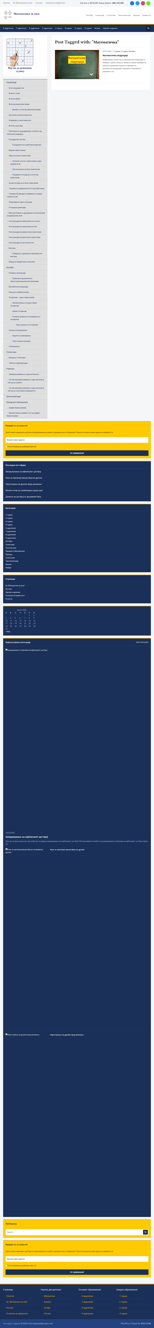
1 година (58, 28)
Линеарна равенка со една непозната (24, 374)
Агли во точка (14, 93)
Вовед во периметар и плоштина (22, 262)
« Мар (8, 632)
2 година (68, 28)
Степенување (14, 346)
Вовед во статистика (17, 358)
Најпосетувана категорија (18, 642)
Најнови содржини (110, 28)
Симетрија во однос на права (20, 202)
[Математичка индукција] (77, 64)
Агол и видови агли (16, 88)
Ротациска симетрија (17, 207)
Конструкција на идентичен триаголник (24, 237)
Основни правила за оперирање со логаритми (25, 318)
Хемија (8, 568)
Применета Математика (17, 402)
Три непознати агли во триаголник (26, 169)
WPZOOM (146, 1323)
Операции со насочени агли (20, 120)
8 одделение (34, 28)
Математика (49, 1296)
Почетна (6, 3)
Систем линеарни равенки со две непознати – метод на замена (25, 381)
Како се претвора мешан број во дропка (24, 478)
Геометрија (99, 15)
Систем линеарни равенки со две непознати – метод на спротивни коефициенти (25, 389)
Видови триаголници (17, 150)
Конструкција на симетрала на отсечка (24, 221)
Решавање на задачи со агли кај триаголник (24, 176)
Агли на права (14, 99)
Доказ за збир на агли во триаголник (23, 183)
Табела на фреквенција (18, 363)
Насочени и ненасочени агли (20, 115)
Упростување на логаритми (27, 325)
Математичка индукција (18, 287)
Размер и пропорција (17, 273)
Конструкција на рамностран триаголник (25, 232)
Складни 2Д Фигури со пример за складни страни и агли (24, 195)
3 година (78, 28)
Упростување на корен (21, 341)
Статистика (111, 15)
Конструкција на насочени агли (21, 243)
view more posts (142, 642)
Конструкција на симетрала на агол (23, 227)
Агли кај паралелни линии (19, 104)
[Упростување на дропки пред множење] (27, 1124)
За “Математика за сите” (23, 3)
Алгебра (89, 15)
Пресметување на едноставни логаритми (23, 304)
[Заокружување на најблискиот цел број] (77, 739)
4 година (88, 28)
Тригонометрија (124, 15)
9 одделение (47, 28)
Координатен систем (17, 139)
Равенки (136, 15)
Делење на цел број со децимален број (23, 497)
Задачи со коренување (21, 336)
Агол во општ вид (16, 126)
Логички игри (11, 548)
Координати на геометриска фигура (26, 145)
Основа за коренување (18, 330)
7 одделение (21, 28)
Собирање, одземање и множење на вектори (26, 255)
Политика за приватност (55, 3)
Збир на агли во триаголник (20, 156)
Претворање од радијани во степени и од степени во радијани (24, 132)
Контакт (39, 3)
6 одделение (8, 28)
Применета (146, 15)
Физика (97, 28)
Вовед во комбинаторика (19, 292)
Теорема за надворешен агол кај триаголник (26, 188)
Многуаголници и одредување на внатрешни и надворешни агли (26, 214)
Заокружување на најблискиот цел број (23, 471)
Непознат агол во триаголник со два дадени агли (25, 162)
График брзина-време (17, 408)
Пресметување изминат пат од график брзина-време (23, 414)
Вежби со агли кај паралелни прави (26, 110)
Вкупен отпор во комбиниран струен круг (24, 490)
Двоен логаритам (19, 311)
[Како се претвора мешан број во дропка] (27, 939)
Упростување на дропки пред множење (24, 484)
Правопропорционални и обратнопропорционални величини (24, 279)
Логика (47, 1313)
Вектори (12, 248)
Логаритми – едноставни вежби (21, 297)
